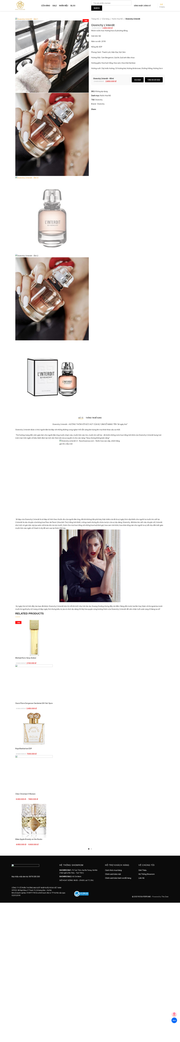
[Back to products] (160, 22)
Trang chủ (95, 19)
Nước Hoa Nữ (117, 19)
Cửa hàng (105, 19)
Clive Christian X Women (25, 794)
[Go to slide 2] (91, 849)
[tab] (80, 417)
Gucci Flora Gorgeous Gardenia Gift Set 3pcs (34, 703)
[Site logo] (20, 5)
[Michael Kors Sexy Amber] (34, 637)
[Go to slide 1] (88, 849)
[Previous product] (157, 22)
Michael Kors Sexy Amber (25, 658)
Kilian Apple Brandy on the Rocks (28, 839)
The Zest (164, 896)
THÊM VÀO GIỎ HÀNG (153, 80)
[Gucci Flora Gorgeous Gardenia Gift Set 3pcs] (34, 683)
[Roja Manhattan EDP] (34, 728)
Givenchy (98, 99)
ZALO (174, 1020)
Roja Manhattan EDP (23, 748)
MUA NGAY (137, 80)
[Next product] (163, 22)
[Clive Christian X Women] (34, 773)
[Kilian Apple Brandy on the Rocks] (34, 819)
